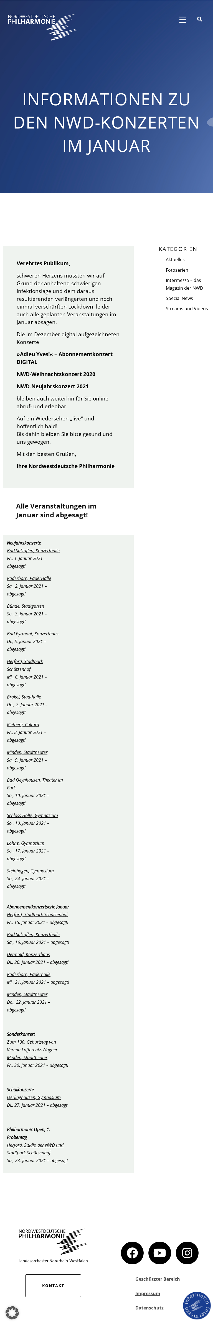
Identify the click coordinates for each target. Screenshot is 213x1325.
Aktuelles (175, 259)
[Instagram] (187, 1253)
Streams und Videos (187, 308)
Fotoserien (177, 270)
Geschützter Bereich (157, 1279)
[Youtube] (159, 1253)
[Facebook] (132, 1253)
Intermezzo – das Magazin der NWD (184, 284)
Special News (179, 298)
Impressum (147, 1293)
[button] (12, 1313)
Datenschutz (149, 1308)
